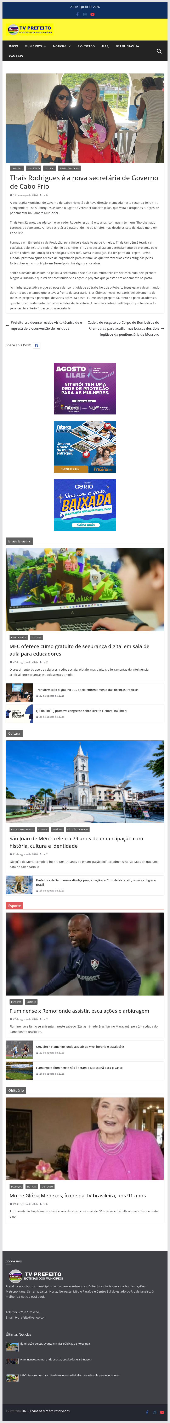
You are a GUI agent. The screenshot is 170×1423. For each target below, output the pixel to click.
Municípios (33, 46)
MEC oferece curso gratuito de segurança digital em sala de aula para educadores (79, 650)
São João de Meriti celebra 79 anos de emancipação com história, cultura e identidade (76, 842)
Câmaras (16, 56)
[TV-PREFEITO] (35, 1271)
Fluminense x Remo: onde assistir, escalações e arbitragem (79, 1010)
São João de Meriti (77, 829)
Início (13, 46)
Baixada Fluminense (22, 829)
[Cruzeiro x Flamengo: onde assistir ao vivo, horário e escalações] (19, 1050)
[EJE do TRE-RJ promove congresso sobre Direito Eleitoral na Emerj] (19, 713)
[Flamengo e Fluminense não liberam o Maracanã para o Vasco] (19, 1071)
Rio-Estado (86, 46)
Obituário (47, 1186)
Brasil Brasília (127, 46)
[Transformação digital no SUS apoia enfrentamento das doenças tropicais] (19, 692)
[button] (44, 46)
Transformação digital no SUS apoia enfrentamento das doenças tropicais (87, 690)
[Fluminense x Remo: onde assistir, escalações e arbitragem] (85, 954)
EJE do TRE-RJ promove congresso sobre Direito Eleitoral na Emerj (81, 711)
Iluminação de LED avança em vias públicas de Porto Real (55, 1343)
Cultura (42, 829)
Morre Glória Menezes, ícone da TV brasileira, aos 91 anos (78, 1195)
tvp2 (45, 662)
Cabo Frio (17, 168)
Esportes (16, 1001)
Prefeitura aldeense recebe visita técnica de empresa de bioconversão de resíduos (46, 325)
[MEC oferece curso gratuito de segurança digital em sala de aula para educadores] (85, 589)
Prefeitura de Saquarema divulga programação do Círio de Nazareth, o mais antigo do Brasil (96, 882)
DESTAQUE (16, 1186)
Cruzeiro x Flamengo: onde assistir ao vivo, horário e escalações (80, 1047)
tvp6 (45, 195)
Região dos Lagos (69, 168)
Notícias (59, 46)
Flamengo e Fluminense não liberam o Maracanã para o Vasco (79, 1068)
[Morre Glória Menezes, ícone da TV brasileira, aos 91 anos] (85, 1138)
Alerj (105, 46)
